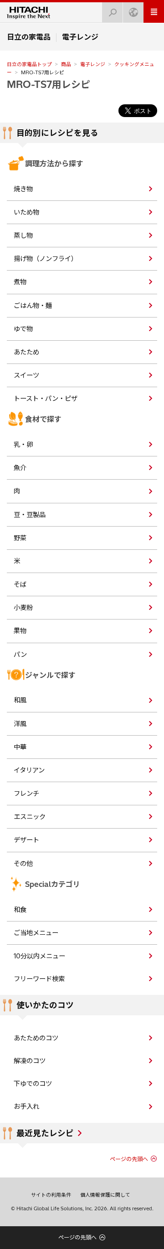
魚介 (20, 468)
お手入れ (26, 1106)
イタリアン (29, 770)
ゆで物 (23, 329)
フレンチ (26, 793)
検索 (112, 12)
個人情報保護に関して (105, 1195)
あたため (26, 352)
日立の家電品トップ (29, 64)
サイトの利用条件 (51, 1195)
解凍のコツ (30, 1061)
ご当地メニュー (36, 933)
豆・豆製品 (30, 515)
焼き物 (23, 189)
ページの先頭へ (129, 1159)
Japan (133, 12)
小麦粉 (23, 608)
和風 (20, 700)
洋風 (20, 724)
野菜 (20, 538)
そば (20, 584)
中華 (20, 747)
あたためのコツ (36, 1038)
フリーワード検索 (39, 979)
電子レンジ (92, 64)
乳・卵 (23, 444)
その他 (23, 864)
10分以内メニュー (39, 956)
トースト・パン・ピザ (45, 398)
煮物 (20, 282)
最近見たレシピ (45, 1133)
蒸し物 (23, 235)
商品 (66, 64)
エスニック (30, 817)
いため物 (26, 212)
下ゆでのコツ (33, 1084)
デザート (26, 840)
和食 (20, 910)
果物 (20, 631)
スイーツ (26, 375)
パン (20, 654)
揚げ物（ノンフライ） (45, 259)
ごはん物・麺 (33, 306)
